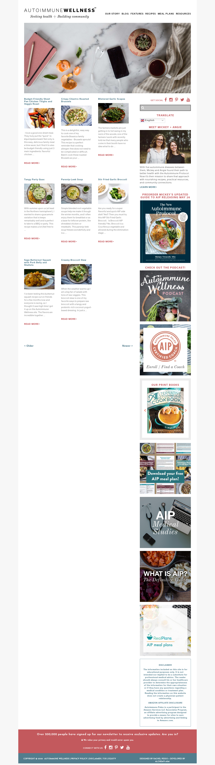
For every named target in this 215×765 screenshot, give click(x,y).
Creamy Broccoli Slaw (73, 260)
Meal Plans (166, 13)
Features (137, 13)
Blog (125, 13)
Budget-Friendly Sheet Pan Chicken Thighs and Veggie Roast (38, 101)
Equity (112, 759)
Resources (183, 13)
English (149, 120)
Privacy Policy (79, 759)
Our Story (112, 13)
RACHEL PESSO (160, 759)
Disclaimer (95, 759)
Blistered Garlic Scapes (111, 99)
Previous (144, 410)
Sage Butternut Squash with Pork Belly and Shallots (37, 262)
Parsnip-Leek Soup (72, 179)
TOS (105, 759)
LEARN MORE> (148, 187)
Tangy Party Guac (34, 179)
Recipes (150, 13)
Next (185, 410)
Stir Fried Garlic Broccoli (112, 179)
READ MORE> (32, 163)
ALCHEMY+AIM (162, 762)
